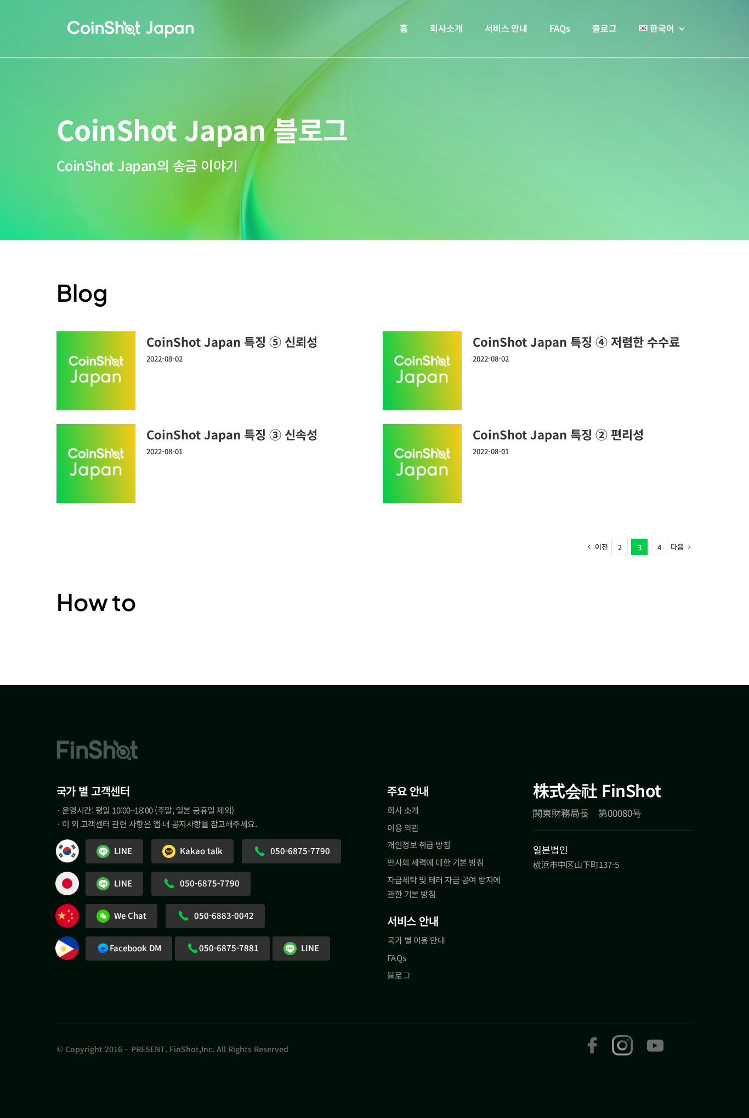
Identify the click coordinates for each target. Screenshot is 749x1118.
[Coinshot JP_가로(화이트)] (130, 27)
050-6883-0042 (222, 915)
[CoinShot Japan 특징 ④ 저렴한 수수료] (422, 370)
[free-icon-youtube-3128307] (655, 1040)
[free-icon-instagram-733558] (622, 1040)
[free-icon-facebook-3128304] (592, 1040)
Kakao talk (199, 850)
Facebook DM (135, 947)
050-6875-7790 (298, 850)
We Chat (128, 915)
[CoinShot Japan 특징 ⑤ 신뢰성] (95, 370)
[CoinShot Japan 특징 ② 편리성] (422, 463)
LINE (121, 850)
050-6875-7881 (229, 947)
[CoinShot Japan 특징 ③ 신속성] (95, 463)
